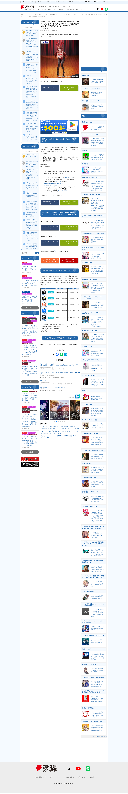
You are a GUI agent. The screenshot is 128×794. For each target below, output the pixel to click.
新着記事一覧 (42, 6)
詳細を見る (51, 292)
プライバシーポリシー (56, 777)
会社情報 (92, 777)
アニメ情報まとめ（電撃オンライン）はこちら (59, 338)
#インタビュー (81, 9)
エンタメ (40, 1)
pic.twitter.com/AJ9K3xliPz (51, 185)
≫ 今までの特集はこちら (100, 736)
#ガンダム (71, 9)
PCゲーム (41, 14)
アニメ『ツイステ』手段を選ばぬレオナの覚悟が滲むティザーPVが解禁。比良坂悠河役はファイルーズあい (59, 432)
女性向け (87, 1)
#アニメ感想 (43, 9)
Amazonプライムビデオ (44, 313)
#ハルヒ (60, 183)
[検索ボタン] (37, 253)
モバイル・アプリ (48, 14)
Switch (79, 1)
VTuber (96, 1)
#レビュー (63, 9)
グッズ (65, 14)
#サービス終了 (53, 9)
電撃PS (71, 1)
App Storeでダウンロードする (50, 88)
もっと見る (29, 307)
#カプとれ (58, 181)
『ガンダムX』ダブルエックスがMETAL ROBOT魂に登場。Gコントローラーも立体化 (59, 437)
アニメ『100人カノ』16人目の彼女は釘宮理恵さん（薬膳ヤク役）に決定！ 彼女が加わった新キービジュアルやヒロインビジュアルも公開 (59, 427)
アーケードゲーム (58, 14)
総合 (24, 1)
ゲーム (31, 1)
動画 (104, 1)
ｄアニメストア (44, 306)
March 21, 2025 (62, 190)
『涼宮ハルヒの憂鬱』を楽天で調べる (70, 260)
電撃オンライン (25, 14)
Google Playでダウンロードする (69, 88)
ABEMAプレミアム (44, 320)
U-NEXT (44, 294)
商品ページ (57, 251)
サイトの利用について (40, 777)
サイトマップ (66, 6)
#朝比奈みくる (69, 177)
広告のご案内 (70, 777)
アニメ (49, 1)
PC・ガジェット (59, 1)
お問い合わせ (81, 777)
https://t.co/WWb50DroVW (51, 183)
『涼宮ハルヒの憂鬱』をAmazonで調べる (51, 260)
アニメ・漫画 (33, 14)
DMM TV (44, 300)
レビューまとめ (54, 6)
